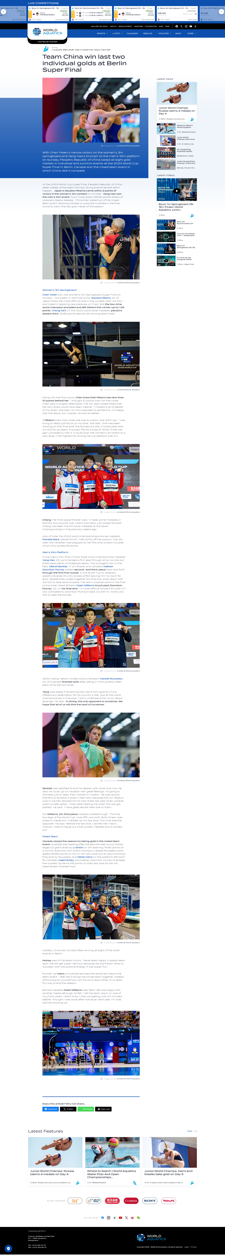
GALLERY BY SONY (99, 26)
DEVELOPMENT (125, 26)
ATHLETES (163, 33)
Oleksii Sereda (58, 566)
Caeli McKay (66, 860)
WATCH (113, 26)
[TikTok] (115, 1218)
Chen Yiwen (49, 294)
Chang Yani (59, 310)
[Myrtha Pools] (93, 1200)
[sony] (150, 1200)
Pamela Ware (50, 539)
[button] (50, 1109)
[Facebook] (103, 1218)
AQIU (161, 26)
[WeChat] (138, 1218)
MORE (190, 33)
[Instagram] (109, 1218)
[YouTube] (121, 1218)
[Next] (221, 11)
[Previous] (3, 11)
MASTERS (138, 26)
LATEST (116, 33)
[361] (75, 1200)
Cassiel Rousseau (111, 678)
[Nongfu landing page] (112, 1200)
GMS (167, 26)
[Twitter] (126, 1218)
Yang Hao (48, 560)
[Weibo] (132, 1218)
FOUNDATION (151, 26)
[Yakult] (168, 1200)
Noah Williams (85, 585)
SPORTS (101, 33)
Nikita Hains (85, 857)
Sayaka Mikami (101, 298)
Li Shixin (78, 847)
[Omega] (131, 1200)
